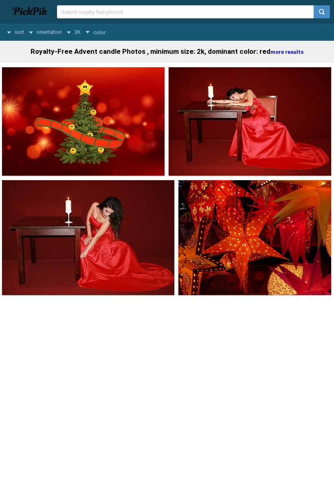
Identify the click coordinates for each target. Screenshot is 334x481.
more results (286, 52)
